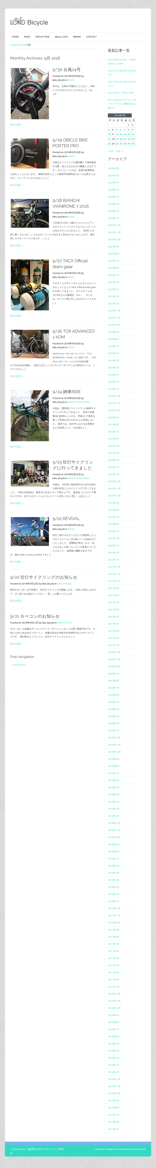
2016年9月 (113, 1015)
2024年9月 (113, 331)
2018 (22, 44)
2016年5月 (113, 1043)
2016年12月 (114, 993)
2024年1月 (113, 388)
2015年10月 (114, 1093)
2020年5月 (113, 702)
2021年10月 (114, 580)
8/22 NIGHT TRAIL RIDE (121, 92)
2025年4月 (113, 282)
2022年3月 (113, 545)
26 (117, 143)
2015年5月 (113, 1129)
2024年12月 (114, 310)
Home (13, 44)
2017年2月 (113, 979)
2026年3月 (113, 203)
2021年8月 (113, 595)
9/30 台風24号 (67, 69)
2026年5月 (113, 189)
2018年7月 (113, 858)
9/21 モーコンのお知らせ (35, 616)
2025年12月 (114, 225)
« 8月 (110, 151)
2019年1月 (113, 815)
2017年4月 (113, 965)
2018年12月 (114, 822)
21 (125, 138)
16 (133, 134)
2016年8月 (113, 1022)
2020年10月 (114, 666)
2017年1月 (113, 986)
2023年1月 (113, 474)
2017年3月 (113, 972)
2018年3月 (113, 887)
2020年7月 (113, 687)
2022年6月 (113, 524)
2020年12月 (114, 652)
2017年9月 (113, 929)
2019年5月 (113, 787)
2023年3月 (113, 460)
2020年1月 (113, 730)
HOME (15, 36)
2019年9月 (113, 758)
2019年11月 (114, 744)
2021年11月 (114, 573)
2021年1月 (113, 645)
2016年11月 (114, 1000)
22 (129, 138)
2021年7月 (113, 602)
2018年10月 (114, 837)
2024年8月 (113, 339)
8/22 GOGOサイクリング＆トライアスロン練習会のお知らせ (122, 103)
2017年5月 (113, 958)
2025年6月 (113, 267)
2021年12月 (114, 566)
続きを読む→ (17, 124)
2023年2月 (113, 467)
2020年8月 (113, 680)
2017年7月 (113, 943)
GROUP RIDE (42, 36)
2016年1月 (113, 1072)
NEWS (27, 36)
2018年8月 (113, 851)
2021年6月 (113, 609)
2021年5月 (113, 616)
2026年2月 (113, 210)
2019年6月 (113, 780)
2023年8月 (113, 424)
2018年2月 (113, 894)
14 (125, 134)
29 (129, 143)
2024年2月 (113, 381)
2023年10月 (114, 410)
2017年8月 (113, 936)
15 (129, 134)
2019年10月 (114, 751)
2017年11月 (114, 915)
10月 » (118, 151)
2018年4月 (113, 879)
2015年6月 (113, 1121)
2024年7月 (113, 346)
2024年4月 (113, 367)
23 (133, 138)
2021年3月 (113, 630)
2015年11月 (114, 1086)
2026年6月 (113, 182)
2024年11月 (114, 317)
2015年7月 (113, 1114)
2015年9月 (113, 1100)
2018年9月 (113, 844)
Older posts (18, 664)
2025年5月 (113, 275)
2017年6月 (113, 951)
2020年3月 (113, 716)
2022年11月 (114, 488)
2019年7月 (113, 773)
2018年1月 (113, 901)
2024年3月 (113, 374)
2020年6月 (113, 694)
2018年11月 (114, 830)
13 (121, 134)
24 (109, 143)
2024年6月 (113, 353)
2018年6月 (113, 865)
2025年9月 (113, 246)
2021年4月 (113, 623)
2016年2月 (113, 1064)
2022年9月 (113, 502)
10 (109, 134)
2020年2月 (113, 723)
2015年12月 (114, 1079)
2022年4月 (113, 538)
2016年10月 (114, 1007)
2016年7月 (113, 1029)
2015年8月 (113, 1107)
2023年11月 (114, 403)
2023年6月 (113, 438)
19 (117, 138)
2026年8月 (113, 168)
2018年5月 (113, 872)
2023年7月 (113, 431)
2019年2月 (113, 808)
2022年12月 (114, 481)
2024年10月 (114, 324)
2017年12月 (114, 908)
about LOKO (61, 36)
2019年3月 (113, 801)
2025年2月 (113, 296)
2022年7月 (113, 516)
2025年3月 (113, 289)
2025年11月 (114, 232)
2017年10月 (114, 922)
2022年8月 (113, 509)
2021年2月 (113, 637)
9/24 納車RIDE (67, 391)
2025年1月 (113, 303)
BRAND (77, 36)
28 (125, 143)
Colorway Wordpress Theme (110, 1149)
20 (121, 138)
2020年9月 (113, 673)
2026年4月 (113, 196)
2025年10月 (114, 239)
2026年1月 (113, 218)
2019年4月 (113, 794)
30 (133, 143)
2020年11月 (114, 659)
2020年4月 (113, 709)
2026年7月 (113, 175)
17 (109, 138)
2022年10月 (114, 495)
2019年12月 (114, 737)
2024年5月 (113, 360)
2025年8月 (113, 253)
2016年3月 (113, 1057)
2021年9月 (113, 588)
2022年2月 (113, 552)
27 (121, 143)
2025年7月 (113, 260)
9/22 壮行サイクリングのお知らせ (43, 577)
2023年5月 (113, 445)
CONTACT (91, 36)
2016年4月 (113, 1050)
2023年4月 (113, 452)
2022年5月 (113, 531)
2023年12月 (114, 395)
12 (117, 134)
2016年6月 (113, 1036)
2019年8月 (113, 765)
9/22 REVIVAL (66, 518)
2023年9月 (113, 417)
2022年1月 (113, 559)
